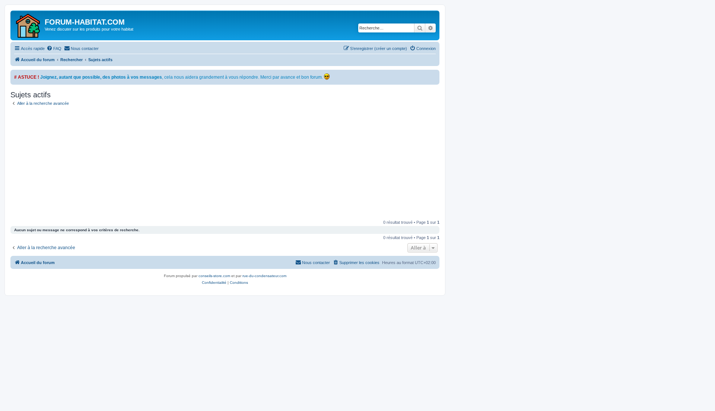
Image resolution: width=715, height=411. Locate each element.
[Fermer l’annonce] (433, 75)
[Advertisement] (224, 164)
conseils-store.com (214, 276)
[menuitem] (54, 48)
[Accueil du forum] (28, 25)
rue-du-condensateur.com (264, 276)
